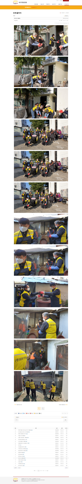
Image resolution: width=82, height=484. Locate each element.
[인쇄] (66, 23)
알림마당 (60, 4)
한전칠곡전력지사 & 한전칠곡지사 (23, 443)
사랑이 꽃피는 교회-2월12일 (22, 448)
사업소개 (42, 4)
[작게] (60, 23)
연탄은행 (36, 4)
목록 (16, 413)
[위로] (62, 23)
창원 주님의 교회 (20, 456)
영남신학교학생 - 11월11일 (22, 450)
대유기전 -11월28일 (17, 18)
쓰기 (66, 467)
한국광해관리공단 (20, 463)
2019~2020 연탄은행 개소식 (22, 439)
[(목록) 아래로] (63, 23)
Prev (34, 470)
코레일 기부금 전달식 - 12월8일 (22, 437)
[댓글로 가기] (65, 23)
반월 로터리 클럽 (20, 452)
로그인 (57, 0)
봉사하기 (54, 4)
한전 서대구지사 (20, 465)
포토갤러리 (66, 4)
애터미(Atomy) (20, 454)
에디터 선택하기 (64, 417)
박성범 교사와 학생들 (21, 435)
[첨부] (68, 23)
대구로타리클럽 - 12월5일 (22, 441)
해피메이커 (56, 435)
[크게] (58, 23)
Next (47, 470)
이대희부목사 (16, 20)
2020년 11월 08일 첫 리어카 (22, 433)
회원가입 (61, 0)
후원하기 (48, 4)
